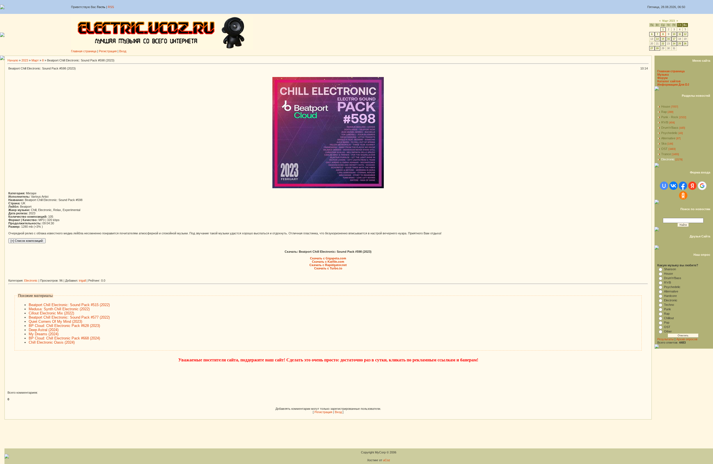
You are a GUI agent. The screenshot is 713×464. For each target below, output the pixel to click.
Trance (666, 154)
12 (685, 34)
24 (674, 43)
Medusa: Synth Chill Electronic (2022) (59, 309)
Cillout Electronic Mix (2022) (51, 313)
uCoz (386, 460)
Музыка (663, 74)
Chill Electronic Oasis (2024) (52, 342)
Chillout (669, 318)
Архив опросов (686, 339)
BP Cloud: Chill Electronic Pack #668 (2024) (64, 338)
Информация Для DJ (673, 84)
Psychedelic (669, 133)
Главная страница (83, 51)
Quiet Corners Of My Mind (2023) (55, 321)
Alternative (668, 138)
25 (679, 43)
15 (662, 39)
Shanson (670, 269)
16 (668, 39)
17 (674, 39)
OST (664, 148)
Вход (122, 51)
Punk (667, 309)
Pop (666, 322)
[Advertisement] (109, 277)
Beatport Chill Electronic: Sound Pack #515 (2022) (69, 305)
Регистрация (108, 51)
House (665, 106)
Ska (663, 143)
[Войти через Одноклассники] (683, 195)
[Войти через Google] (702, 185)
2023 (24, 60)
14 (657, 39)
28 (657, 48)
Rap (664, 111)
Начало (13, 60)
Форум (662, 78)
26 (685, 43)
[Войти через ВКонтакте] (673, 186)
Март (35, 60)
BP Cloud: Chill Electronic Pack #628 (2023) (64, 326)
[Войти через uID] (664, 186)
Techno (669, 304)
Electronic (31, 280)
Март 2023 (668, 20)
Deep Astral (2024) (43, 330)
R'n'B (664, 122)
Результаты (665, 339)
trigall (82, 280)
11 (679, 34)
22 (662, 43)
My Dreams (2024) (43, 334)
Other (668, 331)
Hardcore (670, 295)
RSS (111, 7)
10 (674, 34)
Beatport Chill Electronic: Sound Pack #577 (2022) (69, 317)
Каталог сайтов (669, 81)
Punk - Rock (669, 117)
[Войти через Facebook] (683, 186)
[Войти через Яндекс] (692, 186)
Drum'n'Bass (669, 127)
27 (651, 48)
